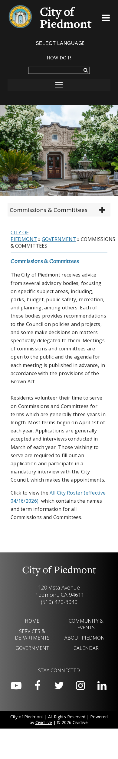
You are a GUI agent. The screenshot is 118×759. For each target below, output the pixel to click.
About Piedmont (85, 637)
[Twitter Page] (59, 685)
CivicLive (43, 722)
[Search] (86, 71)
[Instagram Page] (80, 685)
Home (32, 621)
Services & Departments (32, 634)
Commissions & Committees (48, 210)
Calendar (86, 648)
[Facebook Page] (37, 685)
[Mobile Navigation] (59, 85)
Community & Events (86, 624)
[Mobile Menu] (106, 19)
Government (59, 239)
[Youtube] (16, 685)
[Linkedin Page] (101, 685)
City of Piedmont (24, 235)
